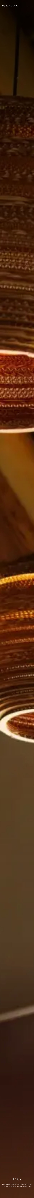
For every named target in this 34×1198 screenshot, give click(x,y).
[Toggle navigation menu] (29, 5)
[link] (10, 6)
